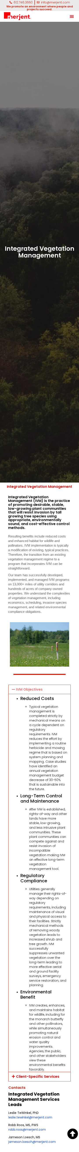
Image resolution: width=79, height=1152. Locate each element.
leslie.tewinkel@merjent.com (30, 1117)
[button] (71, 16)
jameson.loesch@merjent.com (32, 1142)
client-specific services (37, 1076)
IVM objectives (29, 689)
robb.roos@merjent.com (27, 1129)
